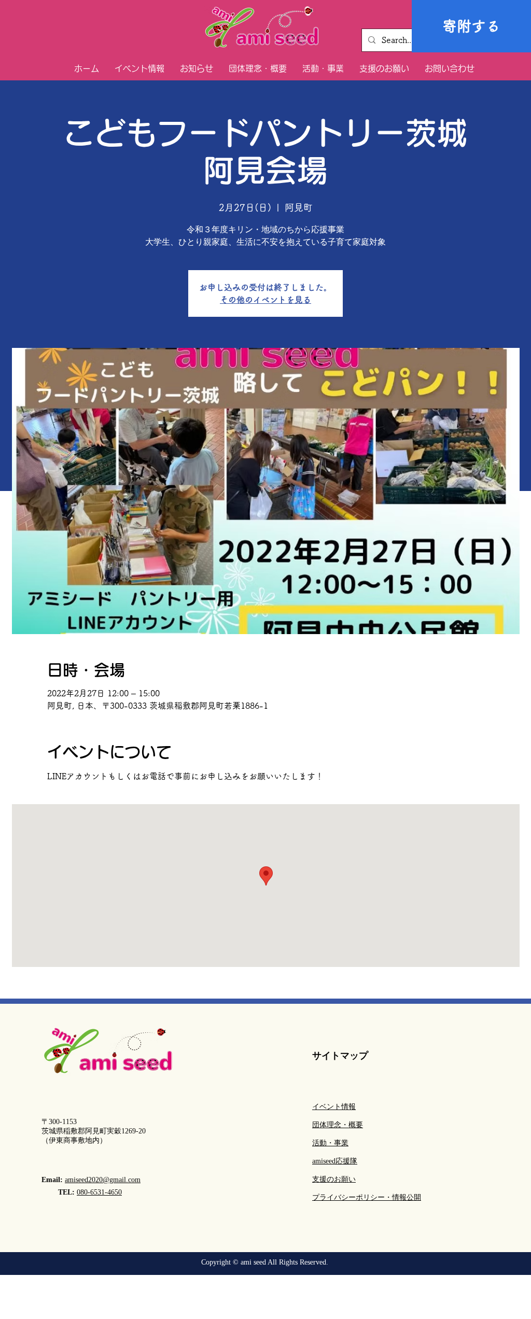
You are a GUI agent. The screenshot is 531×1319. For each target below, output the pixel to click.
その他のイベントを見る (265, 300)
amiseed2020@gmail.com (103, 1180)
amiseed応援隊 (334, 1161)
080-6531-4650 (99, 1192)
